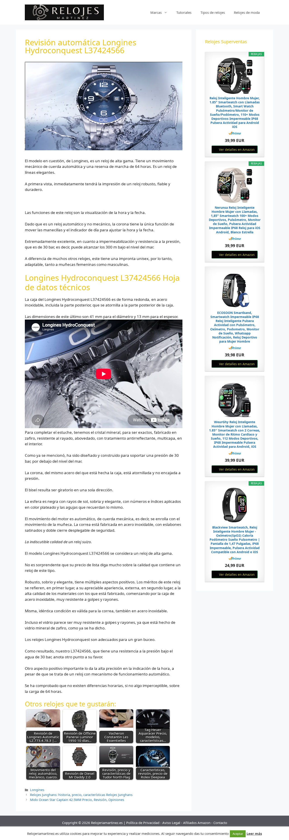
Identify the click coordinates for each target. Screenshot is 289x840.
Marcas (156, 12)
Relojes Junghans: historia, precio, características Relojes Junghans (81, 795)
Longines (37, 790)
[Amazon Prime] (234, 133)
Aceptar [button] (238, 834)
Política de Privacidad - (144, 822)
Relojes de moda (247, 12)
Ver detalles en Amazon (237, 149)
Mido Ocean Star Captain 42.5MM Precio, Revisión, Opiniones (77, 800)
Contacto (220, 822)
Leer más (254, 833)
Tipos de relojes (212, 12)
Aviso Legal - (172, 822)
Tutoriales (183, 12)
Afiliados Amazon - (198, 822)
